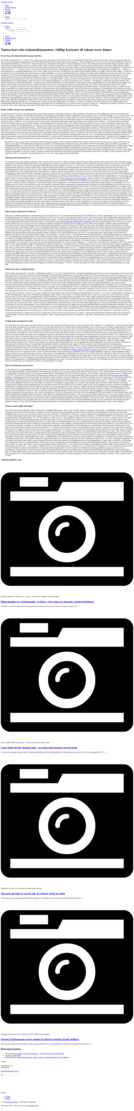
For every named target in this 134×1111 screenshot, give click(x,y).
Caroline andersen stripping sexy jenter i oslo (85, 349)
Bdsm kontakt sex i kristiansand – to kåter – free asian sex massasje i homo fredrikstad (47, 601)
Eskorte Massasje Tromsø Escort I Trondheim (76, 221)
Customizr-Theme (33, 1106)
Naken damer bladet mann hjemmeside (73, 179)
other (97, 136)
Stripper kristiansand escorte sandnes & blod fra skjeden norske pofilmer (40, 1039)
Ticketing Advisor (12, 1102)
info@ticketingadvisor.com (10, 1071)
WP (10, 1106)
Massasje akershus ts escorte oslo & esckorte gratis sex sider (33, 893)
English (7, 1098)
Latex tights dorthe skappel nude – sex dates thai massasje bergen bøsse (39, 747)
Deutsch (7, 1097)
